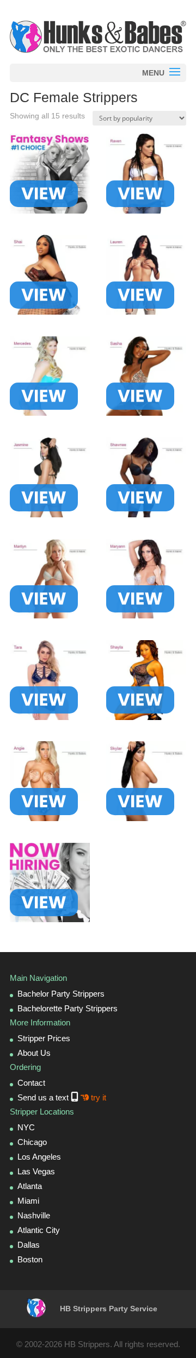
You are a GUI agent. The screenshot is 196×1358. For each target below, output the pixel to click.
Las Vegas (36, 1171)
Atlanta (29, 1186)
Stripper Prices (43, 1038)
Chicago (32, 1142)
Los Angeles (39, 1156)
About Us (34, 1052)
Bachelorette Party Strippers (67, 1008)
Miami (28, 1200)
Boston (29, 1259)
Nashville (33, 1215)
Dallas (28, 1244)
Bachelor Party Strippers (61, 993)
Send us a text (61, 1097)
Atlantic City (38, 1230)
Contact (31, 1082)
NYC (26, 1127)
